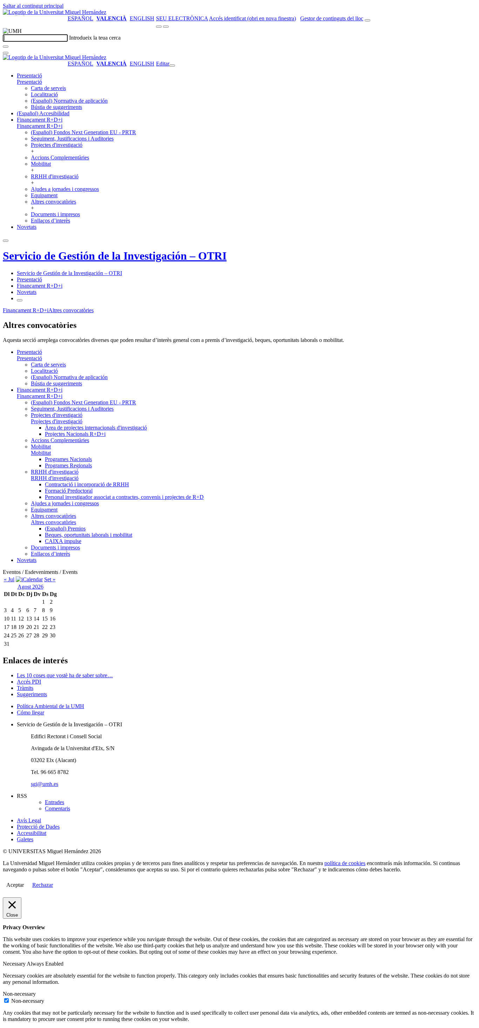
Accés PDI (29, 682)
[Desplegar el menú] (166, 27)
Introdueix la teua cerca (95, 38)
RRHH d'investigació (55, 176)
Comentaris (57, 808)
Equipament (44, 195)
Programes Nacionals (68, 459)
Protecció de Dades (38, 827)
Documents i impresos (55, 214)
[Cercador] (367, 20)
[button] (29, 82)
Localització (44, 94)
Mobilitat (41, 164)
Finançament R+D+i (39, 120)
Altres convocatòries (53, 202)
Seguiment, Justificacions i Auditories (72, 139)
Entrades (54, 802)
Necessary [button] (15, 964)
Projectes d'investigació (56, 145)
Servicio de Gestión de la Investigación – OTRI (115, 255)
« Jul (9, 579)
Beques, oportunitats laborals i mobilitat (88, 535)
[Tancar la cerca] (5, 53)
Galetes (25, 839)
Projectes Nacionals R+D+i (75, 434)
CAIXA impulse (63, 541)
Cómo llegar (30, 712)
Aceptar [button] (15, 885)
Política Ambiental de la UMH (50, 706)
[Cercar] (5, 47)
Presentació (29, 75)
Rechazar (42, 885)
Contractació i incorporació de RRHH (87, 484)
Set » (49, 579)
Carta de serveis (48, 88)
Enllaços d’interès (50, 221)
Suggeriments (32, 694)
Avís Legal (29, 820)
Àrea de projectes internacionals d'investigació (96, 428)
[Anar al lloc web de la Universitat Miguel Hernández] (54, 12)
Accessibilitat (31, 833)
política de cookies (344, 863)
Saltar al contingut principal (33, 6)
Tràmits (25, 688)
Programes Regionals (68, 465)
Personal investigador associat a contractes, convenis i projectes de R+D (124, 497)
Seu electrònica (182, 18)
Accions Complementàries (60, 157)
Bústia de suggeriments (56, 107)
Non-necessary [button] (19, 994)
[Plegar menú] (172, 65)
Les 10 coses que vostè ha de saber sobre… (65, 675)
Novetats (26, 227)
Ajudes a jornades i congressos (65, 189)
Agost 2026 (30, 587)
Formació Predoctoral (69, 491)
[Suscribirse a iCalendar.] (29, 579)
